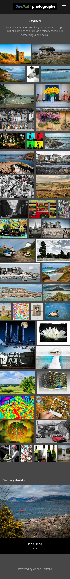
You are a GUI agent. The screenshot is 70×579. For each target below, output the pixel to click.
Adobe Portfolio (42, 569)
